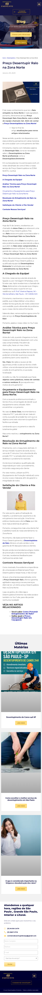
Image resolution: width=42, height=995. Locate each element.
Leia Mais (21, 723)
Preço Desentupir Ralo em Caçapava (22, 618)
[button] (39, 4)
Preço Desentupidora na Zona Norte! (20, 123)
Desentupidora (11, 58)
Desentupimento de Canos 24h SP (21, 717)
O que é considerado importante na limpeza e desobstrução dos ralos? (21, 882)
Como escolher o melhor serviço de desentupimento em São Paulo (21, 799)
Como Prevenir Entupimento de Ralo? (25, 613)
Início (4, 58)
